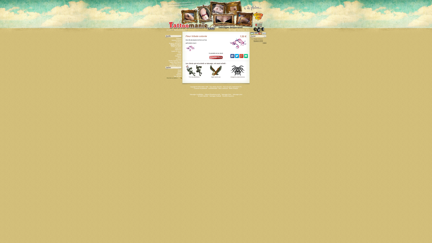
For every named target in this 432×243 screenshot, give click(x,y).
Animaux (178, 38)
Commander (241, 30)
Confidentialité (212, 88)
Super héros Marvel (175, 62)
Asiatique (178, 42)
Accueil (168, 30)
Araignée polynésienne (238, 77)
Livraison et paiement (200, 88)
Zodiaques (178, 56)
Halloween (178, 50)
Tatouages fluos (226, 94)
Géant (179, 70)
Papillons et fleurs (179, 30)
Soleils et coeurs (176, 51)
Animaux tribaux (176, 40)
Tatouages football (215, 96)
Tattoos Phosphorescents (212, 94)
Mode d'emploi (233, 88)
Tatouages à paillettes (196, 94)
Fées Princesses (176, 64)
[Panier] (259, 26)
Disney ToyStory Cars (175, 61)
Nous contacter (223, 88)
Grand (179, 71)
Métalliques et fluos (175, 65)
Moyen (179, 73)
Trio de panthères (194, 77)
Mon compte (232, 30)
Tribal (179, 53)
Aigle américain (216, 77)
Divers (179, 57)
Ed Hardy (178, 59)
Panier (248, 30)
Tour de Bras (177, 76)
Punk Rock (178, 48)
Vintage (179, 54)
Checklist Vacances (228, 96)
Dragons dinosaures (175, 43)
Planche (179, 75)
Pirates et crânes (176, 46)
